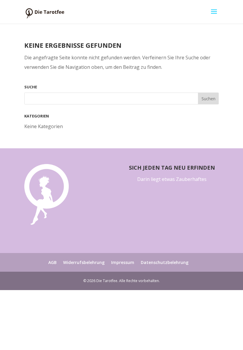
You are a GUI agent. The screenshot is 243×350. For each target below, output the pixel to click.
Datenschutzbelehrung (164, 262)
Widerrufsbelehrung (84, 262)
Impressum (122, 262)
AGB (52, 262)
